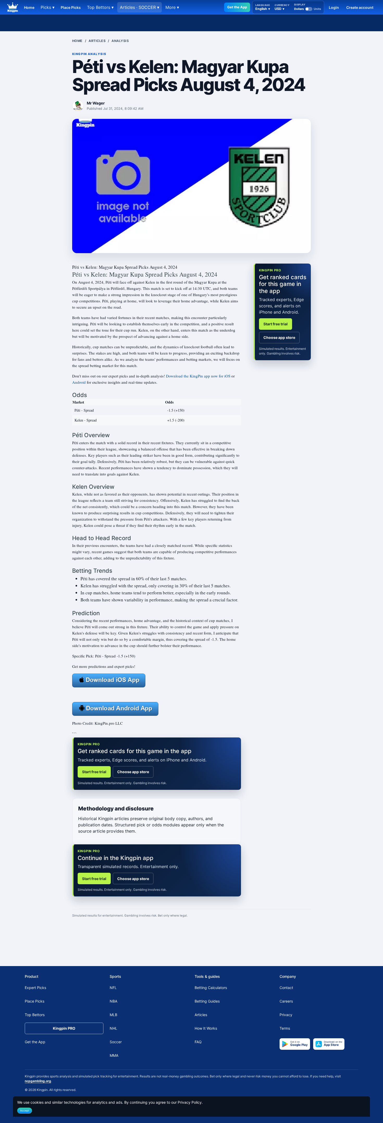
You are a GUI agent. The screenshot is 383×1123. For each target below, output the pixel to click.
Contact (286, 987)
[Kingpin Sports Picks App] (108, 679)
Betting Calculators (211, 987)
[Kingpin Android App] (115, 708)
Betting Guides (207, 1001)
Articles (97, 41)
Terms (285, 1028)
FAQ (198, 1042)
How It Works (206, 1028)
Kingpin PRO (64, 1028)
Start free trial (94, 772)
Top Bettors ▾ (100, 7)
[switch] (307, 9)
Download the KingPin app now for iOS (198, 376)
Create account (359, 7)
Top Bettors (35, 1014)
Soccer (116, 1042)
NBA (113, 1001)
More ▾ (172, 7)
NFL (113, 987)
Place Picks (71, 7)
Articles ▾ (139, 7)
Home (29, 7)
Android (79, 382)
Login (334, 7)
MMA (114, 1055)
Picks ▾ (47, 7)
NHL (113, 1028)
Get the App (237, 7)
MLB (113, 1014)
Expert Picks (35, 987)
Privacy (286, 1014)
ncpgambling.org (38, 1081)
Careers (286, 1001)
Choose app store (133, 772)
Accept (24, 1110)
